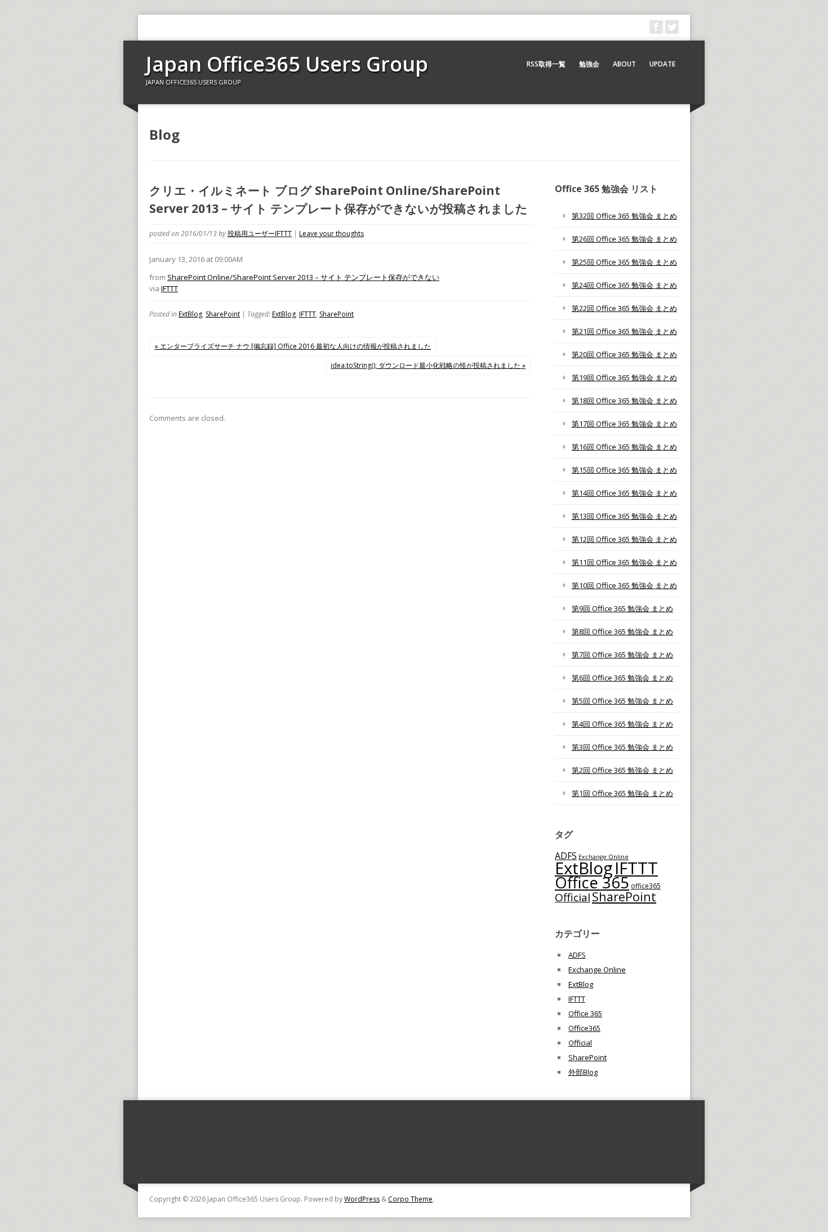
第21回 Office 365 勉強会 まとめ (624, 331)
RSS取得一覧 (546, 64)
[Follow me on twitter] (672, 27)
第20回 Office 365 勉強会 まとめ (624, 354)
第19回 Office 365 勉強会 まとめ (624, 377)
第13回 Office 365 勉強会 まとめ (624, 516)
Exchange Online (597, 969)
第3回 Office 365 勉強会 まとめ (622, 747)
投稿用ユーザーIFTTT (260, 233)
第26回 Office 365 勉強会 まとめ (624, 239)
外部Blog (583, 1072)
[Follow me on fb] (656, 27)
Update (662, 64)
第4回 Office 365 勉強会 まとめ (622, 724)
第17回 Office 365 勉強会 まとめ (624, 424)
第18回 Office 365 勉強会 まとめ (624, 400)
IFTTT (169, 288)
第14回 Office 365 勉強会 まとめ (624, 493)
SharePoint (223, 314)
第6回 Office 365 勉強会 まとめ (622, 678)
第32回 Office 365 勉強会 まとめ (624, 216)
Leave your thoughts (331, 233)
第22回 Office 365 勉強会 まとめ (624, 308)
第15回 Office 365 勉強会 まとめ (624, 470)
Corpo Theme (410, 1199)
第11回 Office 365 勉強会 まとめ (624, 562)
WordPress (362, 1199)
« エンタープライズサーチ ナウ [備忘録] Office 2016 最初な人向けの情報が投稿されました (292, 346)
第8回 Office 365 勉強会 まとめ (622, 631)
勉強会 (589, 64)
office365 (646, 885)
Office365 (584, 1028)
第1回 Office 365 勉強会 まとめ (622, 793)
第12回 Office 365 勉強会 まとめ (624, 539)
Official (572, 897)
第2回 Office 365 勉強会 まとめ (622, 770)
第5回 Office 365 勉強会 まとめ (622, 701)
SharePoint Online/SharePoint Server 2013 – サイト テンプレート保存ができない (303, 277)
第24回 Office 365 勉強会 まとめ (624, 285)
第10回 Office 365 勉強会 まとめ (624, 585)
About (624, 64)
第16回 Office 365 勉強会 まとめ (624, 447)
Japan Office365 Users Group (287, 64)
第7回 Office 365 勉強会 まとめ (622, 655)
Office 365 (592, 882)
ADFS (566, 855)
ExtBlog (190, 314)
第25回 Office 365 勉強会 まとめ (624, 262)
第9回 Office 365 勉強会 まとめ (622, 608)
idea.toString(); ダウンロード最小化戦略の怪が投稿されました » (428, 365)
